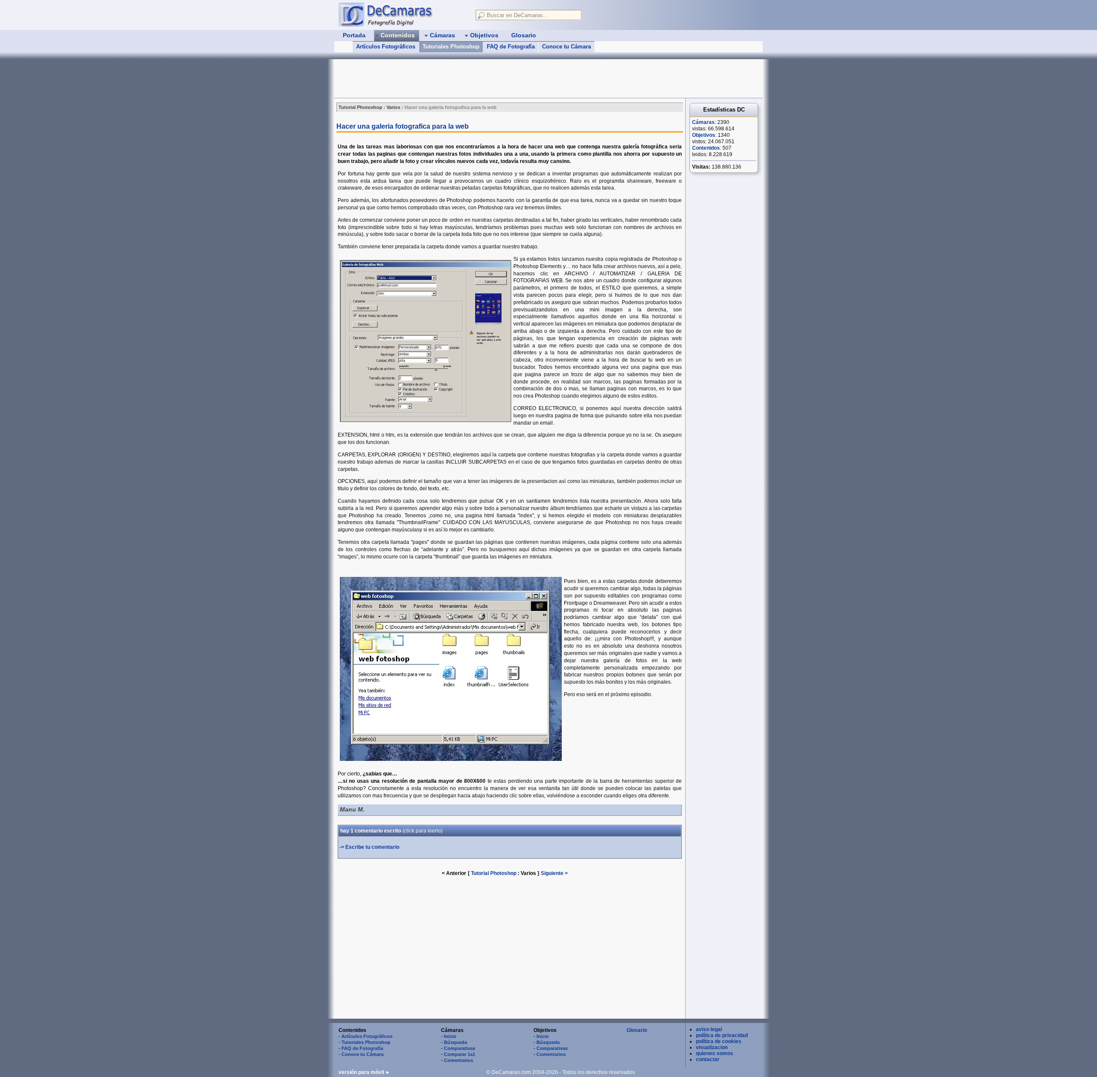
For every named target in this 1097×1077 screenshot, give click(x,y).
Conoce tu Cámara (566, 46)
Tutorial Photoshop (493, 873)
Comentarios (458, 1060)
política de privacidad (722, 1035)
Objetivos (703, 135)
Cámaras (703, 122)
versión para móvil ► (364, 1072)
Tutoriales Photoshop (451, 46)
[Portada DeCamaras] (403, 14)
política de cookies (718, 1041)
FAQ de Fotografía (511, 46)
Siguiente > (554, 873)
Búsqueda (455, 1042)
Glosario (636, 1030)
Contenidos (706, 148)
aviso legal (709, 1029)
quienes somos (714, 1053)
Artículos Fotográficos (385, 46)
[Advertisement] (490, 78)
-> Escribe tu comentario (369, 847)
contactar (707, 1059)
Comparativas (459, 1048)
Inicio (450, 1036)
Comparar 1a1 (459, 1054)
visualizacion (712, 1047)
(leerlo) (422, 831)
